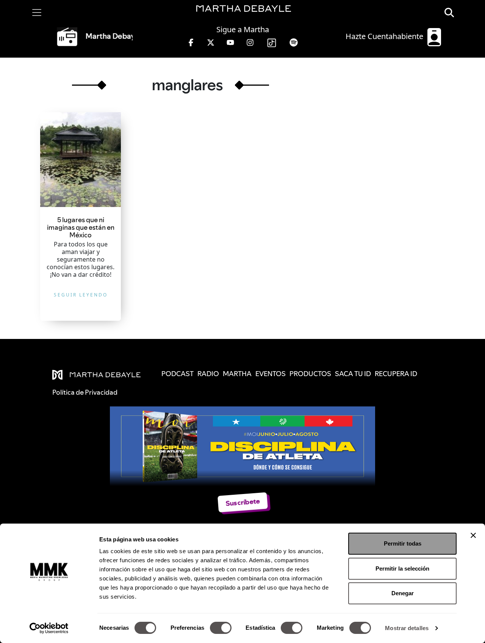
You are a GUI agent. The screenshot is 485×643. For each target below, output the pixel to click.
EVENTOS (270, 374)
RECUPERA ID (396, 374)
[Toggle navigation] (36, 12)
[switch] (221, 628)
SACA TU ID (353, 374)
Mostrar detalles (407, 628)
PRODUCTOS (310, 374)
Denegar (402, 593)
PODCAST (177, 374)
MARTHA (237, 374)
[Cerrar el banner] (473, 535)
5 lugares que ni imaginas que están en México (80, 227)
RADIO (208, 374)
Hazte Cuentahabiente (385, 36)
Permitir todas (402, 543)
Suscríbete (242, 502)
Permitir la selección (402, 568)
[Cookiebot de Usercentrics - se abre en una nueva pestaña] (49, 628)
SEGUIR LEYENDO (81, 295)
